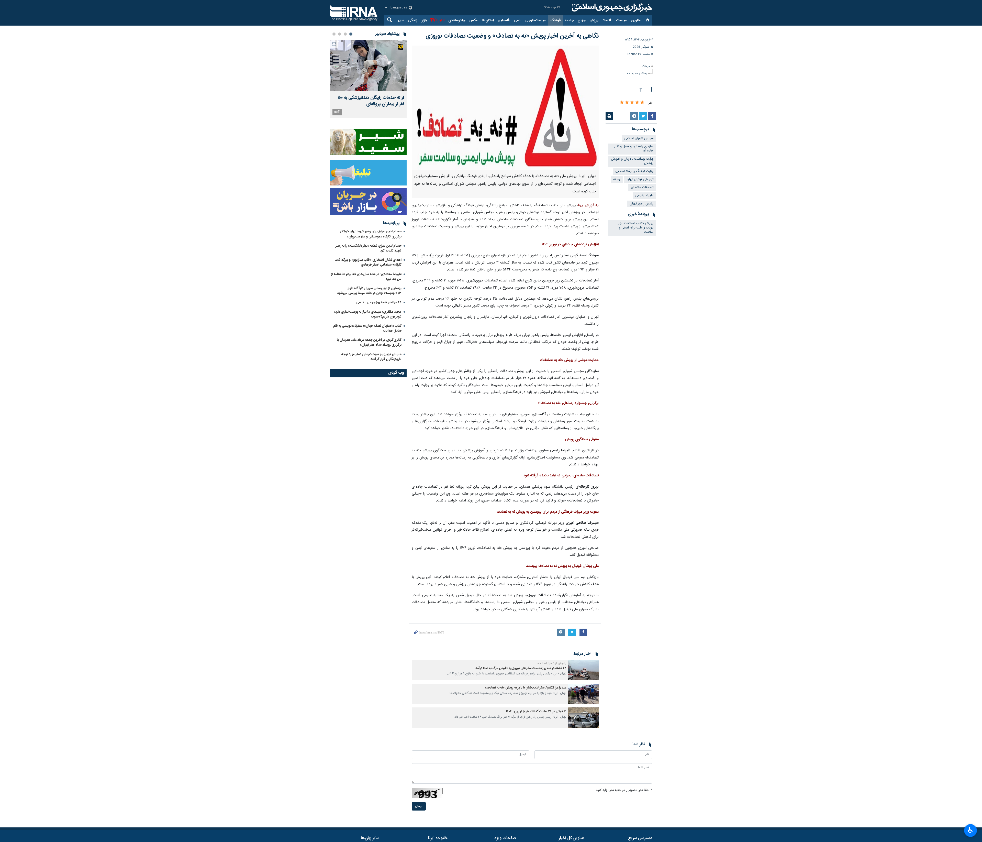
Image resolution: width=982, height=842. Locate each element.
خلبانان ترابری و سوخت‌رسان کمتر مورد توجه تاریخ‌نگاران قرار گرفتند (371, 357)
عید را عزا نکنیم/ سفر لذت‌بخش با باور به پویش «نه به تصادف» (525, 688)
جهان (581, 20)
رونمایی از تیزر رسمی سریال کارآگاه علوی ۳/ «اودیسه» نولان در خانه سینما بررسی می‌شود (369, 291)
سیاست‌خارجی (535, 20)
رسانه (616, 179)
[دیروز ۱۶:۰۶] (368, 65)
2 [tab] (345, 34)
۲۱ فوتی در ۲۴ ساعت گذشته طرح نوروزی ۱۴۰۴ (536, 711)
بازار (424, 20)
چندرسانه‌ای (456, 20)
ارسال (418, 806)
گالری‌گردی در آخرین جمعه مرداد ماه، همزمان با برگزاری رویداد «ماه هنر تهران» (369, 342)
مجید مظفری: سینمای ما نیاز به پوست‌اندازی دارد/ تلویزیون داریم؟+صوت (367, 314)
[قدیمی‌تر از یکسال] (583, 670)
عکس (473, 20)
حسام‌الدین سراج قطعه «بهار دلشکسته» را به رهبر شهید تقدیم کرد (368, 248)
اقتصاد (607, 20)
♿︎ (970, 830)
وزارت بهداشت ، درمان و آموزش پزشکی (632, 161)
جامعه (569, 20)
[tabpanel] (368, 79)
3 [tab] (339, 34)
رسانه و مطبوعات (637, 73)
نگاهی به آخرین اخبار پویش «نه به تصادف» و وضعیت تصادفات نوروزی (512, 36)
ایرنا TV (436, 20)
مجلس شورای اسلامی (638, 138)
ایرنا (611, 8)
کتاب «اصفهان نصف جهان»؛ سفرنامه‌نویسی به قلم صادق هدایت (367, 328)
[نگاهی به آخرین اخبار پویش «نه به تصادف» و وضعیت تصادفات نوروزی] (505, 108)
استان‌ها (488, 20)
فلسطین (504, 20)
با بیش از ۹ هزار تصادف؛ (551, 663)
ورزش (593, 20)
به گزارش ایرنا (588, 205)
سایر (401, 20)
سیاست (621, 20)
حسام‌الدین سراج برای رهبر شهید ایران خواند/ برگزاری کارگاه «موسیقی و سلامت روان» (370, 234)
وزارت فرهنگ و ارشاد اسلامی (634, 171)
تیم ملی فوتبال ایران (640, 179)
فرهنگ (555, 20)
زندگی (412, 20)
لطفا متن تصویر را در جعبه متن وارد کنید (624, 790)
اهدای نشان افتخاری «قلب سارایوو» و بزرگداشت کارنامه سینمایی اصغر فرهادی (368, 262)
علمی (517, 20)
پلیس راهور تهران (641, 203)
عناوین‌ (636, 20)
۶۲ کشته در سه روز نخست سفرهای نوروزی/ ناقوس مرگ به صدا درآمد (520, 668)
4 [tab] (334, 34)
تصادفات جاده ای (642, 187)
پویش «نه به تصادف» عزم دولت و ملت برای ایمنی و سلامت (635, 228)
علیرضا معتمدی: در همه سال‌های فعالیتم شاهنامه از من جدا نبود (366, 276)
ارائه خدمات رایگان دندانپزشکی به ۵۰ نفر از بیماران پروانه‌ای (371, 101)
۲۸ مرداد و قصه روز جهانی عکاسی (378, 302)
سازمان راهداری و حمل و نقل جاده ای (633, 149)
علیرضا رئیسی (644, 195)
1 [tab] (350, 34)
